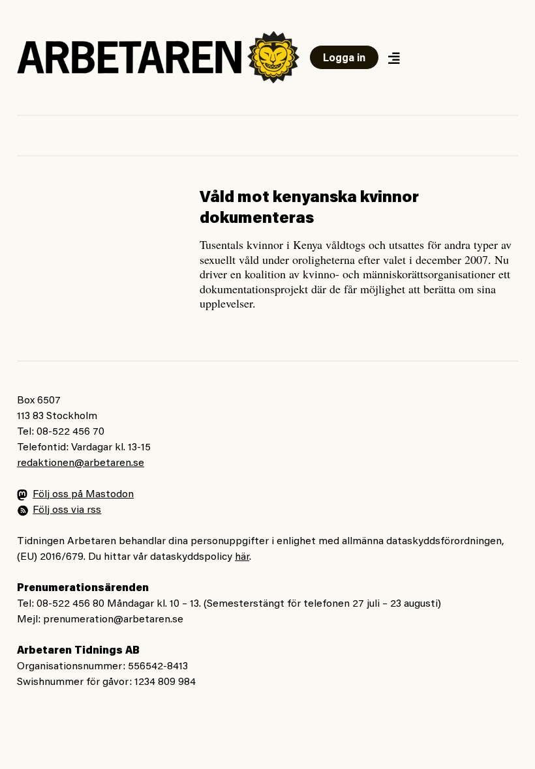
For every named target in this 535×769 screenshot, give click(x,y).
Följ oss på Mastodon (83, 494)
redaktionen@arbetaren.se (80, 463)
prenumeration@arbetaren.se (113, 620)
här (242, 557)
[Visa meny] (393, 57)
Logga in (344, 58)
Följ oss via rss (67, 510)
